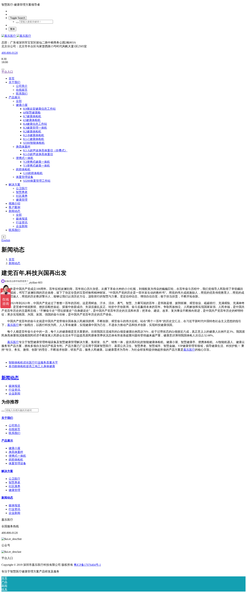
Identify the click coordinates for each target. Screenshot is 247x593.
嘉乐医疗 (13, 324)
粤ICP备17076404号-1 (87, 564)
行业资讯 (14, 389)
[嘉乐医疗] (123, 36)
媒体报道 (14, 385)
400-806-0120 (9, 52)
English (5, 240)
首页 (11, 78)
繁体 (12, 29)
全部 (19, 101)
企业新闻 (14, 393)
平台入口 (7, 71)
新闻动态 (14, 263)
